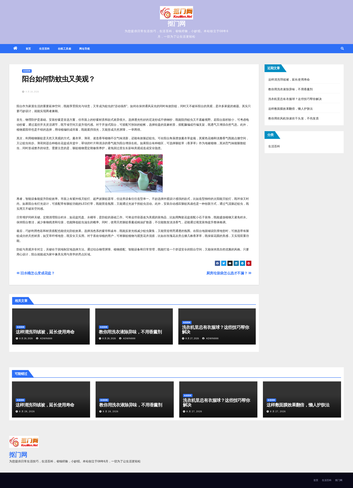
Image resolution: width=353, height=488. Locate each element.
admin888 (45, 338)
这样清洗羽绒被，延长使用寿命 (45, 331)
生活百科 (44, 48)
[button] (342, 48)
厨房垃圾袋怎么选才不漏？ (227, 273)
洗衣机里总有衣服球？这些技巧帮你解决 (215, 329)
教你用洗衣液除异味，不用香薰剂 (130, 331)
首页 (28, 48)
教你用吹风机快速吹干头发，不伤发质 (293, 118)
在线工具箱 (64, 48)
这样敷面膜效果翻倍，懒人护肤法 (290, 108)
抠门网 (177, 23)
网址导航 (84, 48)
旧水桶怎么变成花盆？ (37, 273)
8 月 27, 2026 (194, 411)
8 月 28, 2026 (27, 411)
